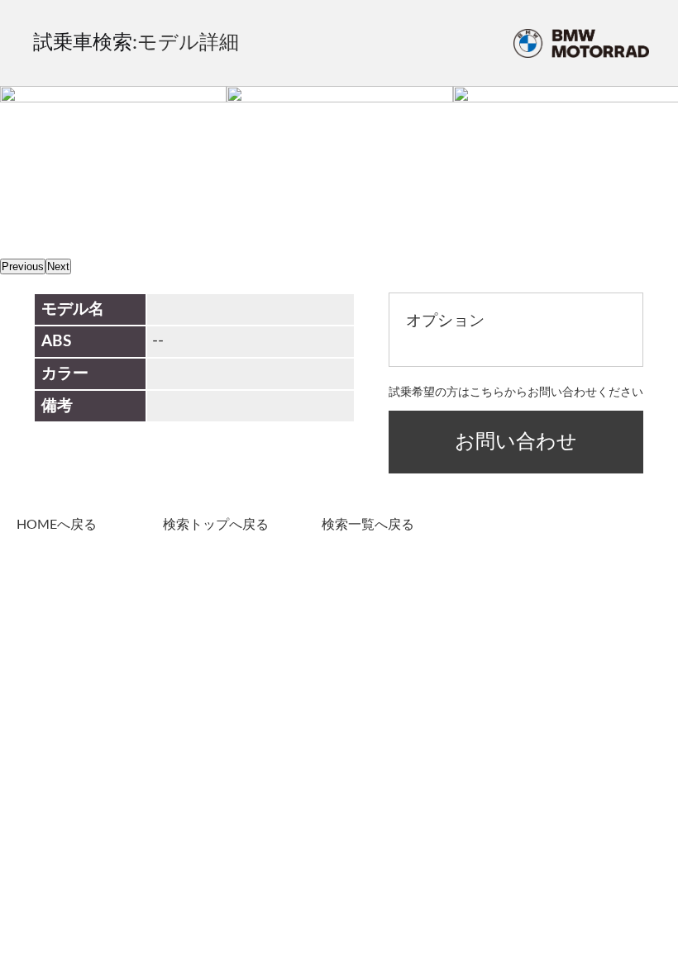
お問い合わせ (516, 442)
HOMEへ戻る (57, 524)
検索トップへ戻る (216, 524)
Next (58, 266)
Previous (23, 266)
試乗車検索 (82, 43)
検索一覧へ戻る (368, 524)
